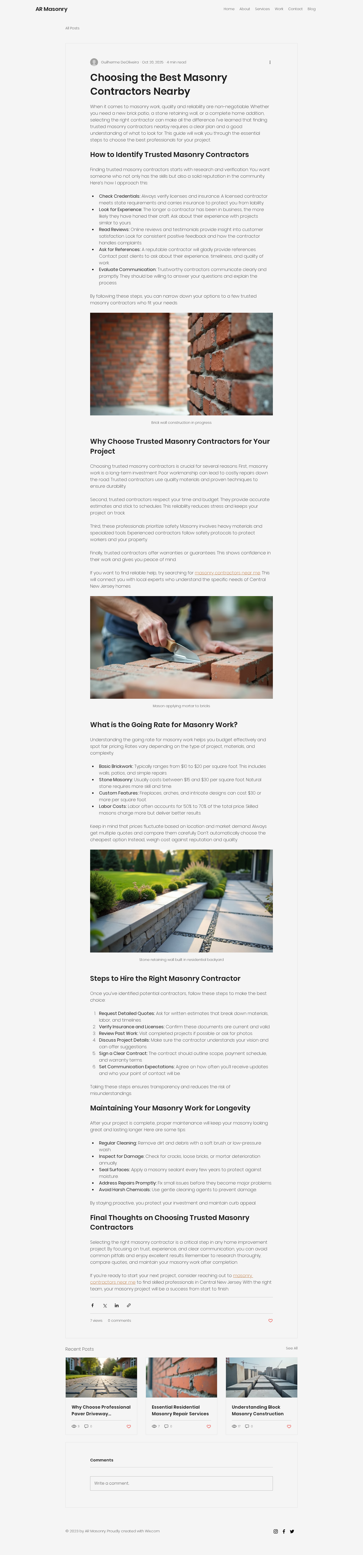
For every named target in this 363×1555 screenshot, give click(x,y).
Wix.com (152, 1531)
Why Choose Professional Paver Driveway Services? (101, 1410)
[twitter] (292, 1531)
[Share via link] (128, 1305)
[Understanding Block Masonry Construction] (261, 1378)
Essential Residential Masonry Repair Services (180, 1410)
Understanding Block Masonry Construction (258, 1410)
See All (292, 1348)
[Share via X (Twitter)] (104, 1305)
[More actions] (270, 62)
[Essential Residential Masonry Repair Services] (181, 1378)
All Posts (72, 28)
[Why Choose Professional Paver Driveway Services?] (101, 1378)
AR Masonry (51, 9)
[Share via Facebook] (92, 1305)
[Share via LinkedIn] (116, 1305)
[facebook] (284, 1531)
